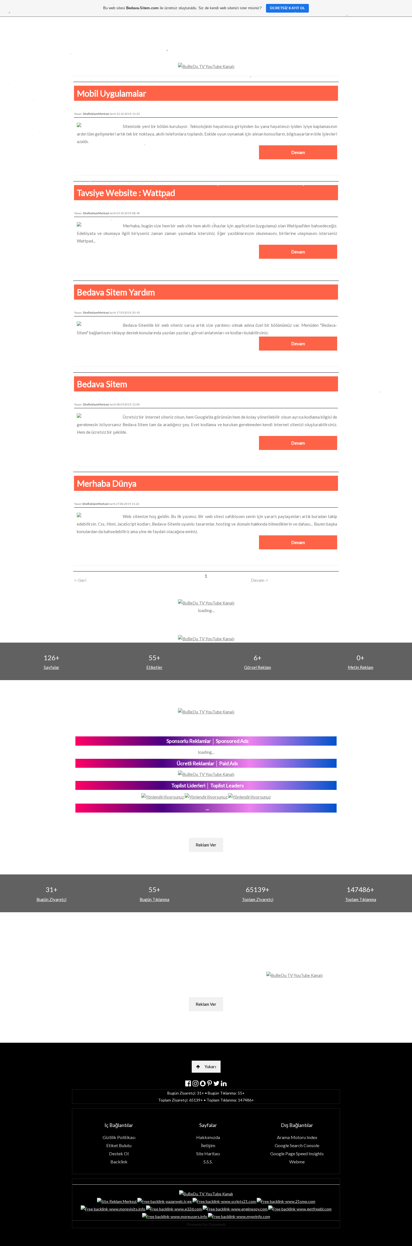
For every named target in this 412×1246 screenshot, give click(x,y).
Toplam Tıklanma (360, 899)
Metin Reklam (360, 667)
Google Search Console (297, 1145)
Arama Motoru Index (297, 1137)
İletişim (208, 1145)
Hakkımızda (208, 1137)
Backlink (119, 1161)
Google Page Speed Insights (297, 1153)
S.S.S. (208, 1161)
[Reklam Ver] (206, 835)
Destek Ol (119, 1153)
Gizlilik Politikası (119, 1137)
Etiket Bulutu (118, 1145)
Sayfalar (51, 667)
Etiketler (154, 667)
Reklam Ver (206, 844)
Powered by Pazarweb (206, 1224)
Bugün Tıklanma (154, 899)
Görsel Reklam (257, 667)
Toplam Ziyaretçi (257, 899)
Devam (298, 152)
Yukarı (210, 1066)
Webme (297, 1161)
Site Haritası (208, 1153)
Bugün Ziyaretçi (51, 899)
